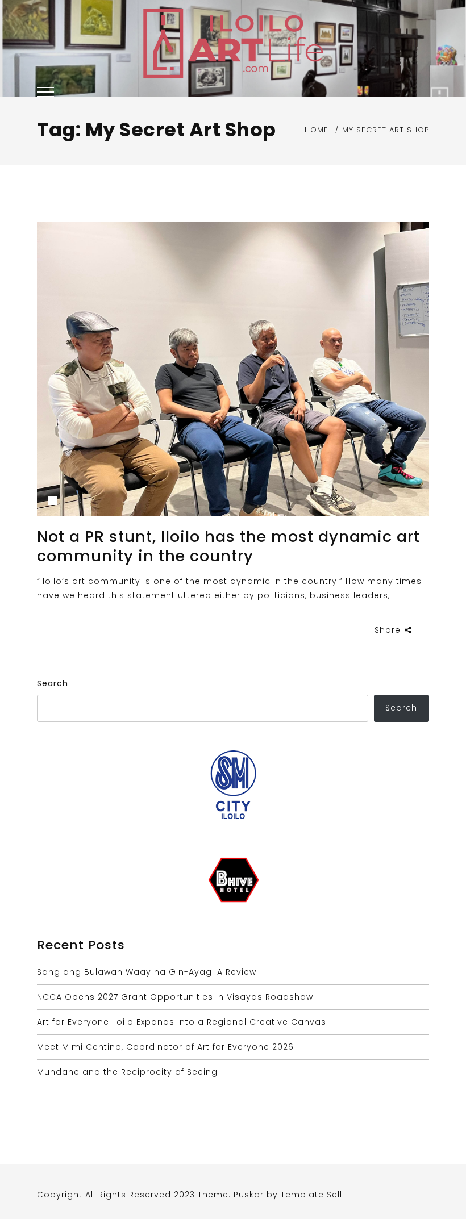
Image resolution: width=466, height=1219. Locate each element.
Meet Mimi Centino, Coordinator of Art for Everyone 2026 (165, 1047)
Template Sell (311, 1194)
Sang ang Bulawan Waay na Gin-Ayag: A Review (146, 972)
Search (52, 683)
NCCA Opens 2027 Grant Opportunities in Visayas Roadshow (175, 997)
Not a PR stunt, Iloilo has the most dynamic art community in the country (228, 546)
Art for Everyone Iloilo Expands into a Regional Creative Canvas (181, 1022)
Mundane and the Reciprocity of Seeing (127, 1072)
